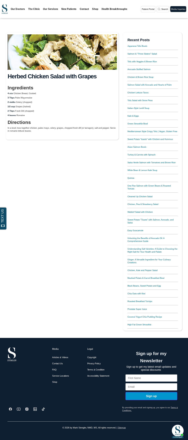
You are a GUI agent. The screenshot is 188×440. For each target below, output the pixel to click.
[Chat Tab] (94, 220)
